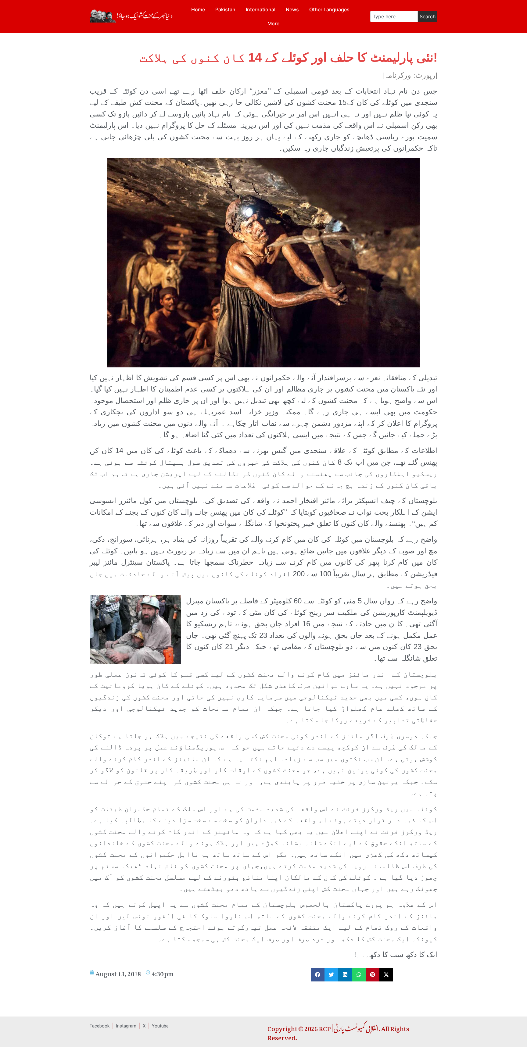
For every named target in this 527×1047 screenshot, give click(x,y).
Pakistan (225, 9)
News (292, 9)
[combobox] (394, 16)
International (260, 9)
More (273, 23)
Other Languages (329, 9)
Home (198, 9)
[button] (317, 974)
